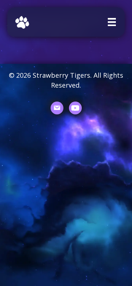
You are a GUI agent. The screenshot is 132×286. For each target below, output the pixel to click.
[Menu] (112, 22)
